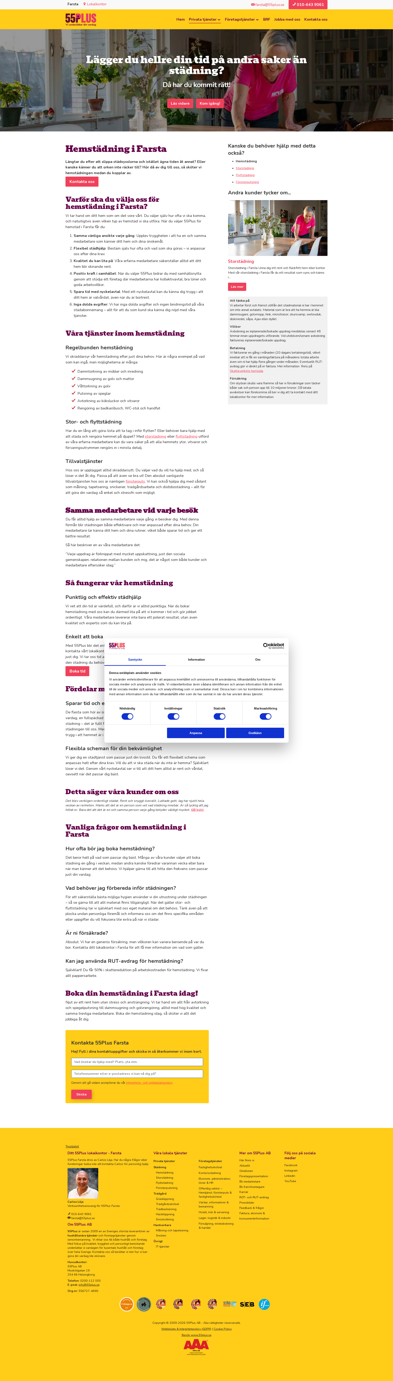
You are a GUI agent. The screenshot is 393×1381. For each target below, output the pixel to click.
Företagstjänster (240, 19)
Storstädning (245, 168)
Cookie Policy (223, 1329)
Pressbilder (246, 1203)
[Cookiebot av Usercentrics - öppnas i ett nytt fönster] (266, 646)
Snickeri (161, 1235)
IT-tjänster (162, 1246)
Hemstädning (164, 1172)
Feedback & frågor (251, 1208)
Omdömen (246, 1171)
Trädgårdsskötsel (167, 1204)
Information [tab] (196, 659)
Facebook (291, 1165)
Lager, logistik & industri (215, 1218)
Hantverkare (162, 1225)
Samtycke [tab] (135, 659)
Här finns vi (246, 1160)
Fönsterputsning (247, 182)
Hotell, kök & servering (214, 1212)
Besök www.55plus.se (196, 1335)
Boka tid (77, 671)
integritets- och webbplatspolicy (149, 1083)
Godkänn (255, 733)
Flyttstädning (245, 175)
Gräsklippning (165, 1199)
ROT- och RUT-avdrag (254, 1197)
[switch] (173, 716)
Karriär (243, 1192)
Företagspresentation (253, 1176)
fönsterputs (135, 481)
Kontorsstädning (210, 1173)
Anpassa (196, 733)
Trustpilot (72, 1146)
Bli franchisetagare (251, 1187)
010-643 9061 (81, 1214)
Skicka (81, 1094)
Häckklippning (165, 1214)
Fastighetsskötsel (210, 1167)
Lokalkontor (97, 4)
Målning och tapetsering (172, 1230)
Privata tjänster (203, 19)
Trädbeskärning (166, 1209)
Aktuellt (244, 1166)
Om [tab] (257, 659)
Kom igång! (210, 103)
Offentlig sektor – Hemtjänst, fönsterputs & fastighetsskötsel (215, 1192)
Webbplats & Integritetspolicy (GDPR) (186, 1329)
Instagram (291, 1170)
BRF (266, 19)
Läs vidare (180, 103)
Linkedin (290, 1176)
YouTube (290, 1181)
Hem (180, 19)
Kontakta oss (316, 19)
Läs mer (237, 287)
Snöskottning (165, 1219)
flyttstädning (187, 436)
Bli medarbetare (249, 1181)
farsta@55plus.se (82, 1218)
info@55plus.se (89, 1285)
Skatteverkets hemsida (246, 371)
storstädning (155, 436)
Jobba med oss (287, 19)
